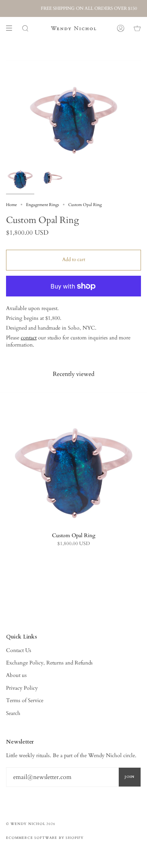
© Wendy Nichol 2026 (31, 824)
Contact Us (18, 650)
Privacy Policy (22, 688)
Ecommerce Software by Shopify (45, 837)
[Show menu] (11, 28)
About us (16, 675)
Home (11, 205)
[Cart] (137, 28)
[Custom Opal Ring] (73, 459)
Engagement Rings (42, 205)
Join (130, 776)
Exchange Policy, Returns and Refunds (49, 662)
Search (13, 713)
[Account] (120, 28)
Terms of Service (24, 700)
